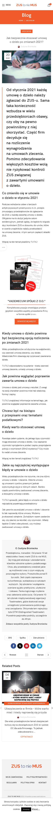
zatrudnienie (38, 638)
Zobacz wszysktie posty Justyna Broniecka (26, 624)
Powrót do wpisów (26, 655)
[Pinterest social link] (26, 646)
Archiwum (30, 20)
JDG (10, 638)
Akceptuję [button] (26, 809)
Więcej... (36, 809)
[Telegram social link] (39, 646)
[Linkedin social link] (33, 646)
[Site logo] (26, 5)
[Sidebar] (3, 247)
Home (21, 20)
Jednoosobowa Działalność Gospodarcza (26, 703)
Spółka (23, 638)
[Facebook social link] (13, 646)
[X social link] (20, 646)
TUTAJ (34, 242)
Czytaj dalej (27, 737)
